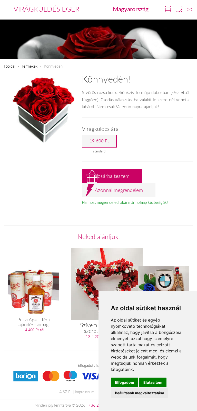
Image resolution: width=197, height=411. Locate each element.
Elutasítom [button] (152, 382)
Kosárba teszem (112, 175)
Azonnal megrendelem (119, 190)
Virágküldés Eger (46, 9)
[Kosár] (168, 9)
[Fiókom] (190, 9)
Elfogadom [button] (124, 382)
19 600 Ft (99, 141)
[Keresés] (179, 9)
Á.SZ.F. (65, 391)
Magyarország (131, 9)
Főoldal (9, 66)
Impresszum (84, 391)
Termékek (29, 66)
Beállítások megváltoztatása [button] (139, 393)
